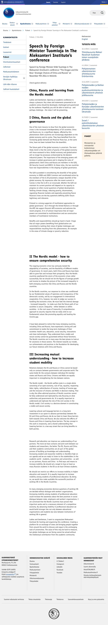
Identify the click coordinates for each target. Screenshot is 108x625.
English (63, 2)
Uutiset (6, 47)
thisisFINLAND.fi (89, 570)
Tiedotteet (7, 42)
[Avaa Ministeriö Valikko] (71, 24)
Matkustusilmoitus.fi (91, 572)
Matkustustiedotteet (11, 72)
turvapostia (10, 574)
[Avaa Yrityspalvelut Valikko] (59, 24)
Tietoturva (60, 599)
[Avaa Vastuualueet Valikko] (17, 24)
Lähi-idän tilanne (10, 84)
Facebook (60, 570)
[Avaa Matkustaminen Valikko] (48, 24)
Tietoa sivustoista (34, 599)
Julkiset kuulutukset (11, 89)
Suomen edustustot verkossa (14, 599)
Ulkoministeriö (89, 564)
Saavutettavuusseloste (76, 599)
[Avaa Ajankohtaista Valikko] (32, 24)
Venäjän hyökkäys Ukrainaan (10, 78)
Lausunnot (7, 52)
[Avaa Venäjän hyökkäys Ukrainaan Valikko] (24, 78)
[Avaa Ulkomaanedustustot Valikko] (90, 24)
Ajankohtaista (16, 30)
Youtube (59, 573)
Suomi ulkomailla (90, 567)
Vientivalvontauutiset (11, 62)
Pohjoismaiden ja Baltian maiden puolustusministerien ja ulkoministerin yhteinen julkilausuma (93, 90)
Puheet (27, 30)
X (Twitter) (60, 561)
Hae (102, 12)
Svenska (55, 2)
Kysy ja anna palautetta (96, 599)
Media (104, 2)
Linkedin (59, 567)
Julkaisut (6, 67)
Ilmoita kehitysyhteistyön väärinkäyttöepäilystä (92, 576)
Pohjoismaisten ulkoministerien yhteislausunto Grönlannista (89, 72)
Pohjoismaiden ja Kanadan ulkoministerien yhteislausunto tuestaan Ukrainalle (93, 108)
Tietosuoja (48, 599)
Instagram (60, 564)
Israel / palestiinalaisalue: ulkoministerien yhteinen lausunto (93, 124)
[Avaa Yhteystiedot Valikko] (104, 24)
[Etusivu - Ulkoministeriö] (20, 13)
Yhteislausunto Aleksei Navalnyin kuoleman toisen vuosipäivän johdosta (92, 56)
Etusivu (5, 30)
